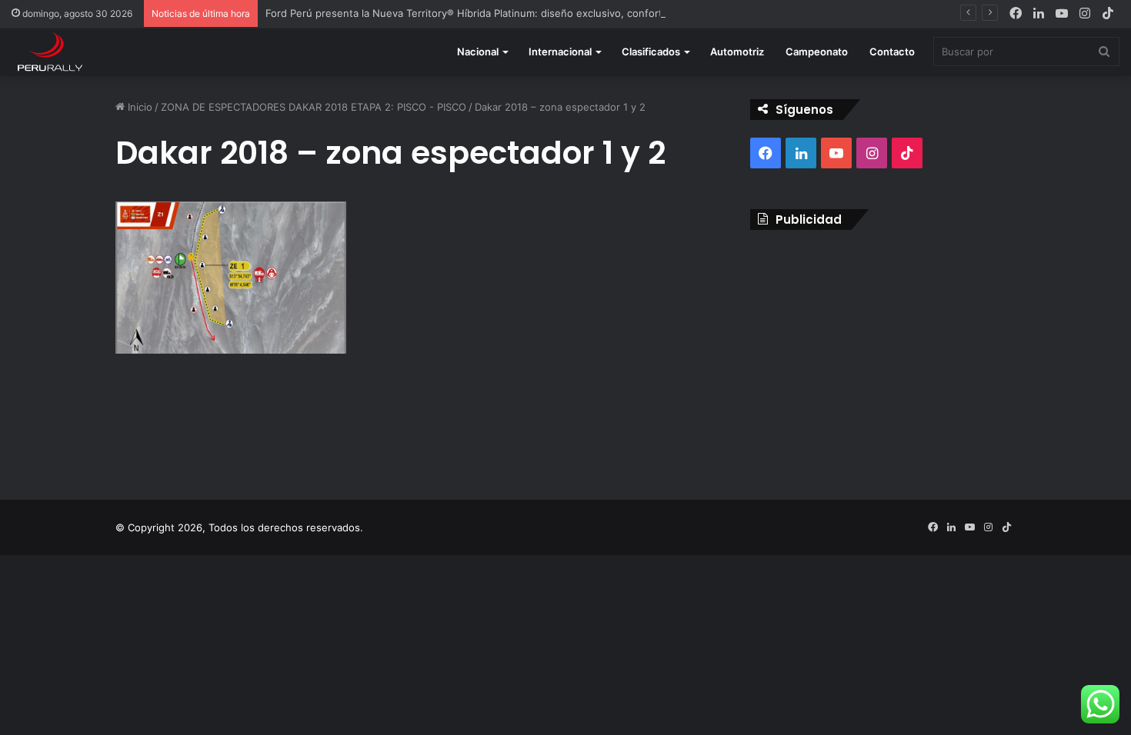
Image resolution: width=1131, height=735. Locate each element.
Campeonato (817, 51)
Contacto (892, 51)
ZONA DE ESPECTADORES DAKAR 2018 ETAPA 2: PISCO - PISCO (313, 107)
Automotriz (737, 51)
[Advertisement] (883, 353)
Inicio (138, 107)
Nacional (478, 51)
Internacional (560, 51)
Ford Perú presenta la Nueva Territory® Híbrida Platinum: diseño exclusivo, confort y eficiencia (492, 13)
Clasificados (651, 51)
